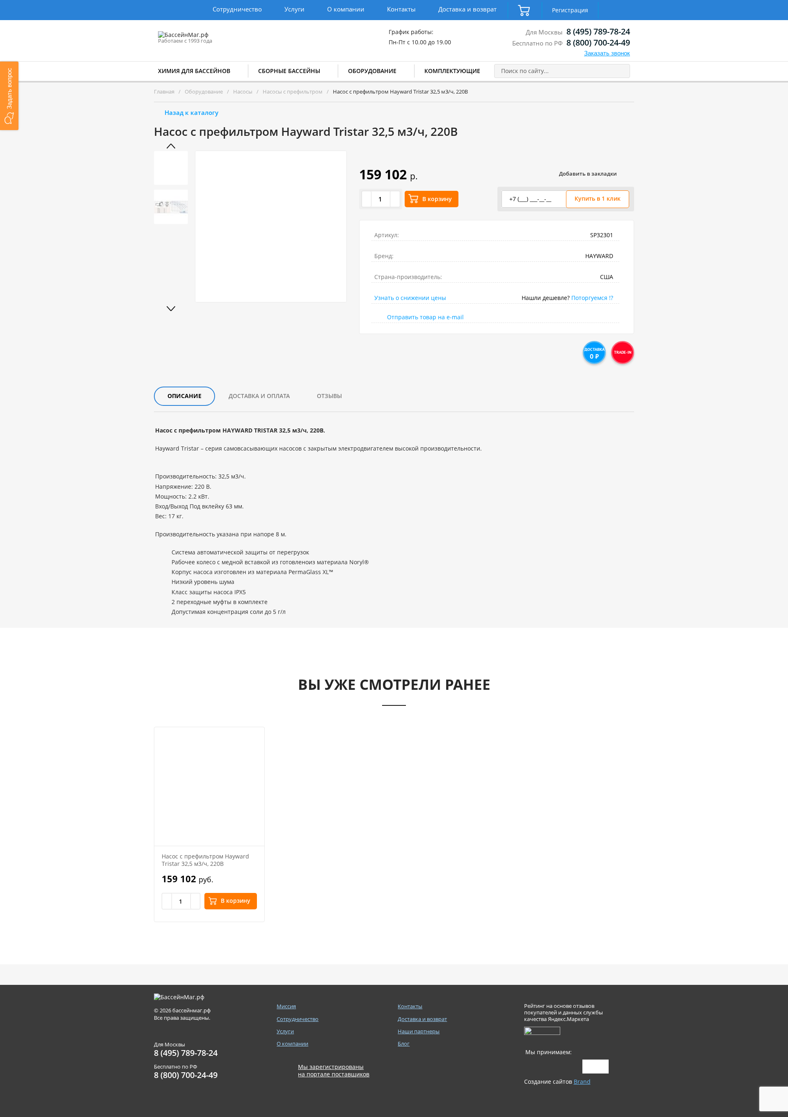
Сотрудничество (237, 9)
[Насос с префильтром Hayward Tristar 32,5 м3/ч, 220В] (209, 786)
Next (171, 308)
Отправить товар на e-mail (425, 317)
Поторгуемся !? (592, 298)
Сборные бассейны (289, 71)
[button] (9, 96)
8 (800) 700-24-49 (598, 42)
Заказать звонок (607, 53)
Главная (164, 91)
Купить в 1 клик (598, 198)
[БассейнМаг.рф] (208, 38)
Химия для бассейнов (194, 71)
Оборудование (372, 71)
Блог (404, 1043)
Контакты (401, 9)
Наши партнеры (419, 1031)
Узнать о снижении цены (410, 298)
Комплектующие (452, 71)
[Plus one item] (395, 199)
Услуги (294, 9)
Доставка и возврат (467, 9)
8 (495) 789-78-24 (598, 31)
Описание (184, 396)
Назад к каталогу (191, 112)
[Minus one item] (367, 199)
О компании (345, 9)
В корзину (437, 199)
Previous (171, 146)
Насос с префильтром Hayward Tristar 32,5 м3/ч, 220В (205, 860)
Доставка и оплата (259, 396)
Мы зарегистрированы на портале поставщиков (333, 1070)
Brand (582, 1081)
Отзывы (329, 396)
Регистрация (570, 10)
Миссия (286, 1006)
